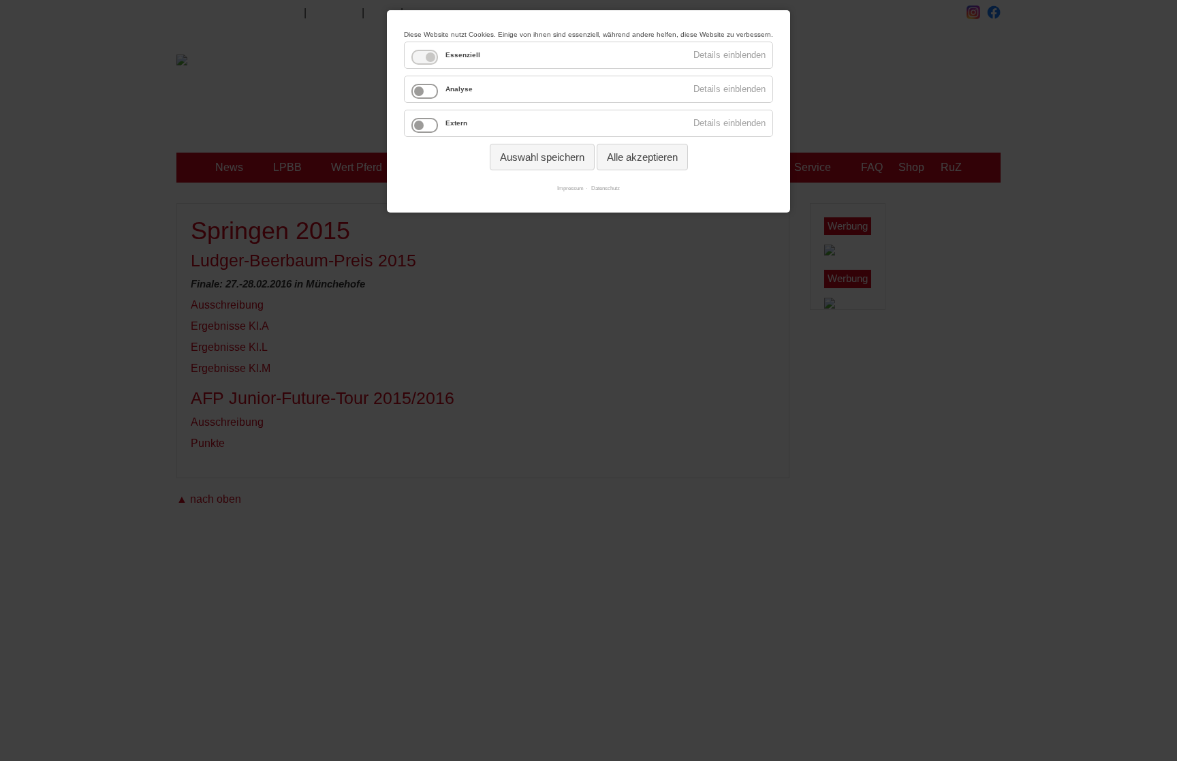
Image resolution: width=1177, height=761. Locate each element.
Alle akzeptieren (642, 157)
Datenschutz (605, 188)
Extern (456, 123)
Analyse (459, 89)
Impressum (570, 188)
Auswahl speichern (542, 157)
